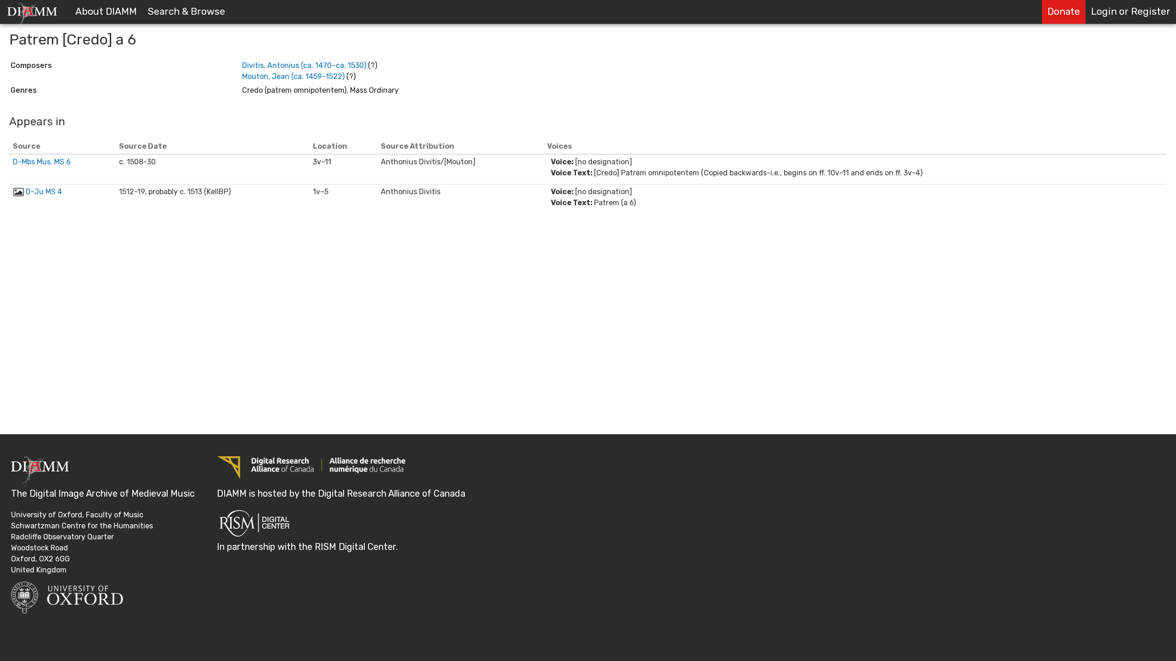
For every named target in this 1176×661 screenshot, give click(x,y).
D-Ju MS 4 (44, 191)
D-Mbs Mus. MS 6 (42, 161)
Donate (1063, 11)
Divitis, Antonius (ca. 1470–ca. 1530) (304, 65)
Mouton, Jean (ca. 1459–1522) (293, 76)
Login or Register (1130, 11)
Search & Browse (186, 11)
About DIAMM (106, 11)
